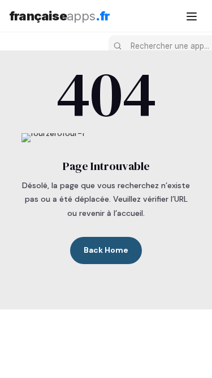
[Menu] (191, 16)
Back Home (106, 250)
